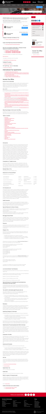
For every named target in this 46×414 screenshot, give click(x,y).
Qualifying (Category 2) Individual (9, 132)
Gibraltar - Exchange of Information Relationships (13, 76)
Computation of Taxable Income (9, 118)
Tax (24, 401)
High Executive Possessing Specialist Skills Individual (13, 133)
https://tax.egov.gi (5, 56)
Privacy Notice (7, 383)
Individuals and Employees (36, 25)
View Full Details (36, 54)
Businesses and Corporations (36, 29)
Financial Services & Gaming (17, 402)
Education (3, 405)
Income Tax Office (37, 23)
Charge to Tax (7, 126)
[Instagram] (30, 2)
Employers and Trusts (35, 27)
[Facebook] (24, 2)
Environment (15, 400)
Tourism (25, 402)
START (25, 27)
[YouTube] (28, 2)
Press (35, 400)
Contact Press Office (37, 407)
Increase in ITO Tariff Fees (8, 67)
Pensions (6, 125)
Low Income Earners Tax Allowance (10, 127)
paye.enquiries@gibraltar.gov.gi (22, 97)
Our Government (4, 400)
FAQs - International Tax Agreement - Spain (12, 75)
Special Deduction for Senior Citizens (10, 123)
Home (34, 17)
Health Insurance (7, 122)
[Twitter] (26, 2)
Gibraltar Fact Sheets (37, 406)
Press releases (36, 401)
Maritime (14, 403)
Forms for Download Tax (36, 35)
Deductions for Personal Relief (9, 120)
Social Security (15, 405)
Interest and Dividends (8, 135)
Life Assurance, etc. (8, 121)
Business (3, 401)
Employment (4, 406)
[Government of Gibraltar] (7, 2)
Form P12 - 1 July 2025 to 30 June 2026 (12, 50)
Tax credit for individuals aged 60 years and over (12, 130)
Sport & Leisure (15, 406)
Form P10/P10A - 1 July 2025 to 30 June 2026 (13, 51)
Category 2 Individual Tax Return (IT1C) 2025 (12, 39)
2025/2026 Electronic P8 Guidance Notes (10, 60)
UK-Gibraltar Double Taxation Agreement (12, 71)
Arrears (33, 33)
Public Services (15, 404)
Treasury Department (27, 406)
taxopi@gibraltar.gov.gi (23, 99)
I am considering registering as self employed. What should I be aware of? (16, 98)
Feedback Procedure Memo (8, 63)
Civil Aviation (4, 402)
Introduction (6, 117)
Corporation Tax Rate (8, 134)
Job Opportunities (37, 402)
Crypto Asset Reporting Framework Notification (13, 44)
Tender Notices (36, 404)
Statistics (25, 400)
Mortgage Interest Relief (8, 124)
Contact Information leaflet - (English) (11, 387)
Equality (14, 401)
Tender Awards (36, 403)
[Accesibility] (43, 5)
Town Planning (26, 403)
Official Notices (36, 405)
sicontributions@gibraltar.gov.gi (24, 107)
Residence (6, 131)
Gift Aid (6, 136)
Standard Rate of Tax (8, 119)
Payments (33, 31)
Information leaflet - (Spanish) (10, 388)
